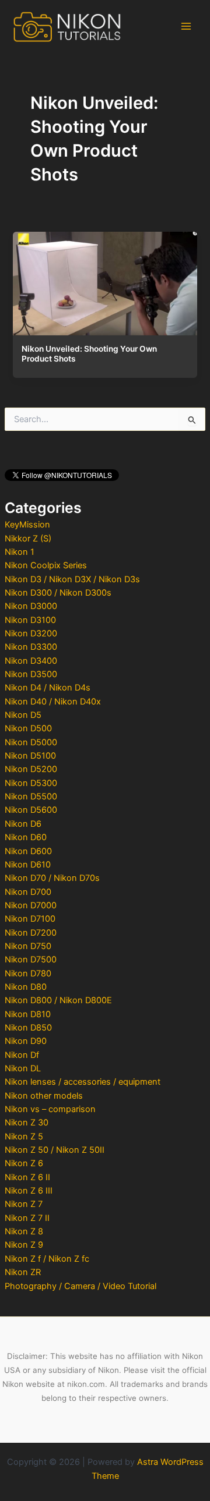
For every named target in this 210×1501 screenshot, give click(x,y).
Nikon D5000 (31, 742)
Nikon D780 (28, 973)
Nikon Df (22, 1055)
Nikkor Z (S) (28, 538)
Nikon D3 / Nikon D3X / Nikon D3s (72, 579)
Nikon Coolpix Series (46, 565)
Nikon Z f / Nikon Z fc (47, 1259)
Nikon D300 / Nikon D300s (58, 592)
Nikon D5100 (30, 756)
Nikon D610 (28, 864)
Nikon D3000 (31, 606)
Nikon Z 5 (24, 1136)
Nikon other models (44, 1096)
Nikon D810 (28, 1014)
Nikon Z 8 (24, 1231)
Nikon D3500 (31, 674)
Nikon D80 (26, 987)
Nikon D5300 (31, 783)
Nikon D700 (28, 892)
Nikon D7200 (31, 932)
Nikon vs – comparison (50, 1109)
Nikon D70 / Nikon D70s (52, 878)
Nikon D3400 (31, 661)
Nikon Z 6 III (28, 1190)
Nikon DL (23, 1068)
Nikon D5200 (31, 769)
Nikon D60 (26, 837)
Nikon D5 (23, 715)
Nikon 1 (19, 552)
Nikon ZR (23, 1272)
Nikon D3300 (31, 647)
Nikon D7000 (31, 905)
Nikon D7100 (30, 919)
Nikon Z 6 (24, 1163)
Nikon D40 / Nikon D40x (53, 701)
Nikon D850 (28, 1027)
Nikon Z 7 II (27, 1218)
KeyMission (27, 524)
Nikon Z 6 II (27, 1177)
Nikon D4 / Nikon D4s (47, 687)
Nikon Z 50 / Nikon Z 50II (54, 1150)
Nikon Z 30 (26, 1122)
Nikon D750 (28, 946)
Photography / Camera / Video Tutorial (80, 1286)
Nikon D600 (28, 851)
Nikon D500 (28, 728)
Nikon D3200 (31, 633)
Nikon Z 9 (24, 1245)
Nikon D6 (23, 824)
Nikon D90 (26, 1041)
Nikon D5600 (31, 810)
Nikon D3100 (30, 620)
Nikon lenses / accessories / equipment (82, 1082)
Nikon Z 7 (24, 1204)
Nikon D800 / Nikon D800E (58, 1000)
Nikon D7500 (31, 959)
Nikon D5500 (31, 796)
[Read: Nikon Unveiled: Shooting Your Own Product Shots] (105, 280)
